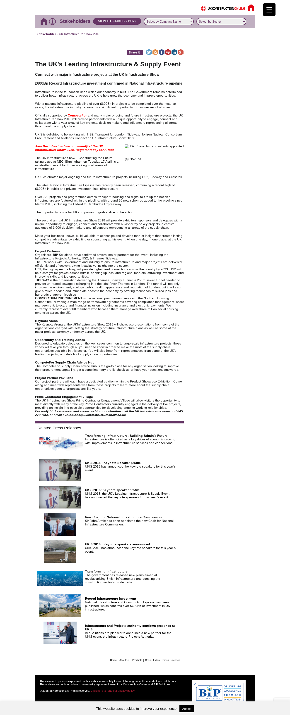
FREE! (109, 150)
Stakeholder (46, 34)
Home (113, 660)
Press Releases (171, 660)
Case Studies (152, 660)
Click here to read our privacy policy (113, 690)
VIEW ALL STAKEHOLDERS (117, 21)
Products (137, 660)
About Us (124, 660)
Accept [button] (186, 708)
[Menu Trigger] (269, 9)
